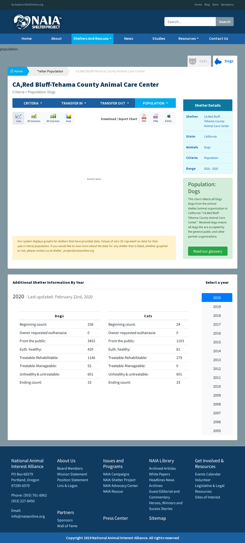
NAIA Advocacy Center (120, 485)
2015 (217, 342)
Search (225, 21)
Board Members (70, 468)
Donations (227, 4)
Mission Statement (72, 474)
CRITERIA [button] (31, 103)
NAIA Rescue (113, 491)
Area (68, 121)
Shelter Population (49, 71)
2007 (217, 412)
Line (18, 121)
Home (198, 4)
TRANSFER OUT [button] (113, 103)
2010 (217, 386)
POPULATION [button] (154, 103)
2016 (217, 333)
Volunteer (203, 479)
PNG (155, 121)
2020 (217, 297)
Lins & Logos (67, 485)
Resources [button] (187, 38)
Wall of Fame (67, 525)
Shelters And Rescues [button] (91, 38)
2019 (217, 306)
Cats (203, 60)
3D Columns (53, 121)
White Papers (159, 474)
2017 (217, 324)
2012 (217, 368)
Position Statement (72, 479)
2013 (217, 359)
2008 (217, 404)
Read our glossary (207, 251)
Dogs (228, 60)
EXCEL (168, 121)
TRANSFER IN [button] (72, 103)
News (128, 38)
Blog (207, 4)
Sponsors (65, 520)
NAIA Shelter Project (119, 479)
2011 (217, 377)
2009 (217, 395)
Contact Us (218, 38)
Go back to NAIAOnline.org (27, 4)
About (56, 38)
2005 (217, 430)
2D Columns (33, 121)
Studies (158, 38)
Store (215, 4)
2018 (217, 315)
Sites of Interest (207, 497)
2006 (217, 421)
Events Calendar (208, 474)
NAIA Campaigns (116, 474)
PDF (144, 121)
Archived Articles (162, 468)
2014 (217, 350)
